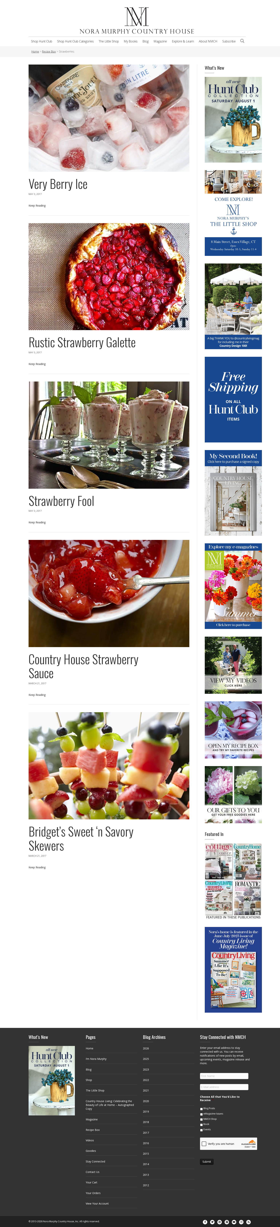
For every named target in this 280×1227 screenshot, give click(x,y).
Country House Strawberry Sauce (83, 666)
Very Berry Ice (58, 183)
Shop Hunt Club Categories (75, 41)
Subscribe (229, 41)
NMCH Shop (210, 1119)
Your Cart (91, 1182)
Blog (145, 41)
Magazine (160, 41)
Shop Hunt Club (41, 41)
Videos (90, 1140)
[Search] (242, 41)
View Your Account (97, 1203)
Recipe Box (93, 1130)
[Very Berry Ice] (109, 118)
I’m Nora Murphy (96, 1059)
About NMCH (208, 41)
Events (207, 1129)
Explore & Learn (183, 41)
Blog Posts (209, 1108)
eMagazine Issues (213, 1113)
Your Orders (93, 1193)
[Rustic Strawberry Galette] (109, 276)
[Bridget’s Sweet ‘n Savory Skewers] (109, 765)
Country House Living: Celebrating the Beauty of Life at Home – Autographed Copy (110, 1105)
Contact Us (92, 1172)
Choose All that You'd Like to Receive (220, 1098)
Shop (89, 1080)
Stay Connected (95, 1161)
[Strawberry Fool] (109, 435)
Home (89, 1048)
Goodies (91, 1151)
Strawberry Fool (61, 500)
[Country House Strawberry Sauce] (109, 593)
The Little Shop (109, 41)
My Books (131, 41)
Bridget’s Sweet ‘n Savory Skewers (81, 838)
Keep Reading (37, 205)
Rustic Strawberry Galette (82, 342)
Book (206, 1124)
